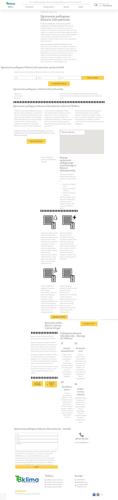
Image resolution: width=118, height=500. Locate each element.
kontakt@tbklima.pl (83, 442)
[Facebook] (94, 494)
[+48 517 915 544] (81, 435)
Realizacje (66, 7)
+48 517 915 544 (81, 438)
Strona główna (29, 7)
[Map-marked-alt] (98, 494)
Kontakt (81, 7)
